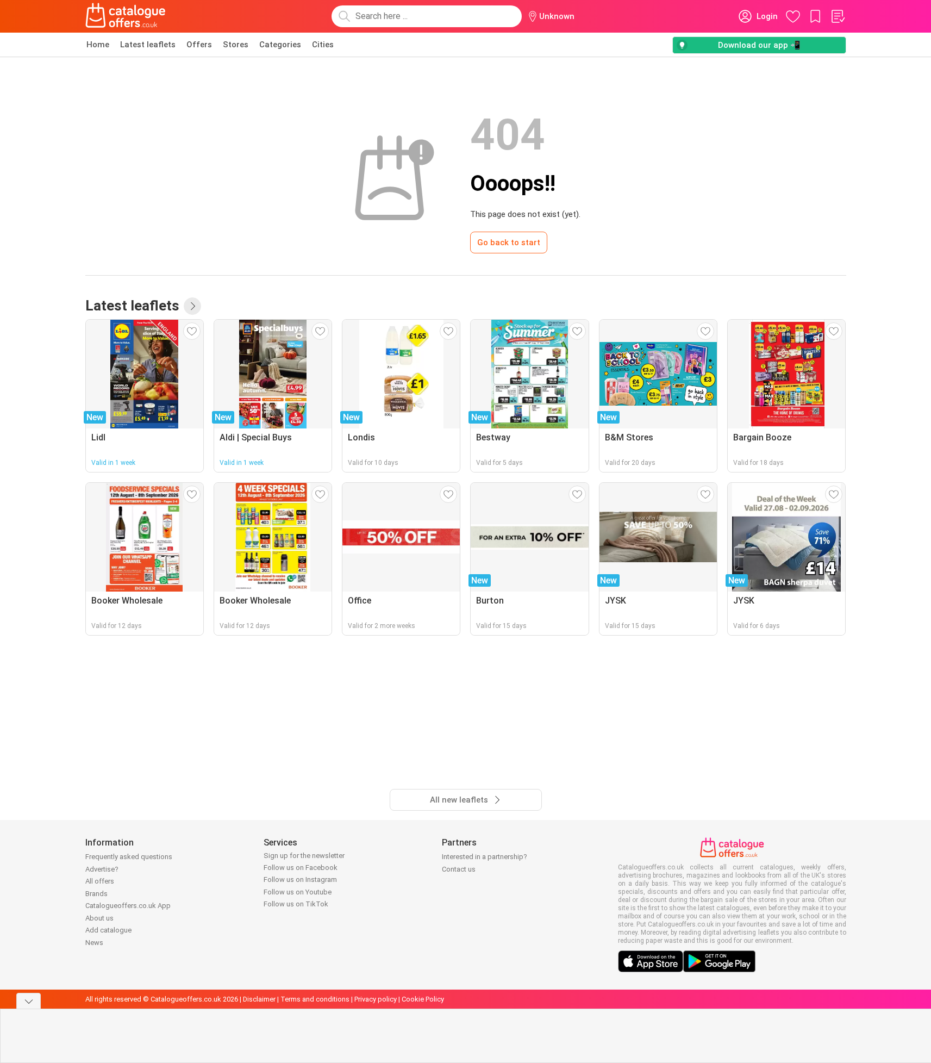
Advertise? (101, 869)
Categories (280, 44)
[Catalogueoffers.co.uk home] (125, 16)
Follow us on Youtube (298, 892)
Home (97, 44)
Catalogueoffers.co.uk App (128, 906)
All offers (99, 881)
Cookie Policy (423, 999)
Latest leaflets (148, 44)
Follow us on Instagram (300, 879)
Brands (96, 894)
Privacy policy (375, 999)
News (94, 942)
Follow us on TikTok (296, 904)
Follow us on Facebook (301, 867)
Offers (199, 44)
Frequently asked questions (128, 857)
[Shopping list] (837, 16)
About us (99, 918)
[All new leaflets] (192, 306)
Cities (323, 44)
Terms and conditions (314, 999)
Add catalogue (108, 930)
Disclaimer (259, 999)
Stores (235, 44)
